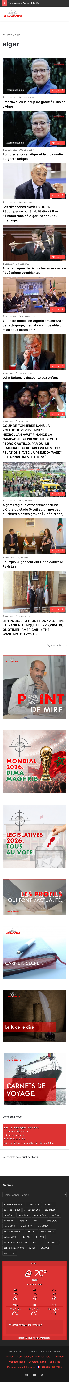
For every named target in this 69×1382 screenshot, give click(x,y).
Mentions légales (17, 1361)
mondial (27, 1226)
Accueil (9, 34)
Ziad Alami (9, 264)
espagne (40, 1215)
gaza (24, 1221)
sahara (52, 1242)
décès (23, 1215)
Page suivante (53, 645)
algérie (34, 1204)
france (9, 1221)
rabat (26, 1237)
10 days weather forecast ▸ (34, 1337)
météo (43, 1226)
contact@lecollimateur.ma (25, 1127)
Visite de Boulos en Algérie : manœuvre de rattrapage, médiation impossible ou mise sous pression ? (33, 325)
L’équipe (59, 1356)
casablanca (12, 1210)
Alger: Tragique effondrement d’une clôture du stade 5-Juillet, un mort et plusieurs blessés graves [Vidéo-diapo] (33, 509)
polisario (10, 1237)
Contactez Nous (37, 1361)
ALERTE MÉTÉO (13, 1204)
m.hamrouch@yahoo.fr (16, 1130)
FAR (55, 1215)
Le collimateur (11, 97)
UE (32, 1248)
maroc (10, 1226)
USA (45, 1248)
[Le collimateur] (13, 13)
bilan (49, 1204)
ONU (31, 1231)
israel (52, 1221)
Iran (38, 1221)
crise (9, 1215)
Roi (40, 1237)
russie (37, 1242)
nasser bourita (13, 1231)
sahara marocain (14, 1248)
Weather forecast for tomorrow (25, 1324)
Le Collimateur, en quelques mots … (34, 1356)
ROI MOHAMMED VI (15, 1242)
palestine (47, 1231)
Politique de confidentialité (21, 1367)
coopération (32, 1210)
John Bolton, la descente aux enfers (30, 378)
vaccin (10, 1253)
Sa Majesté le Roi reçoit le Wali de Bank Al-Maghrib (34, 3)
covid (50, 1210)
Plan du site (54, 1361)
